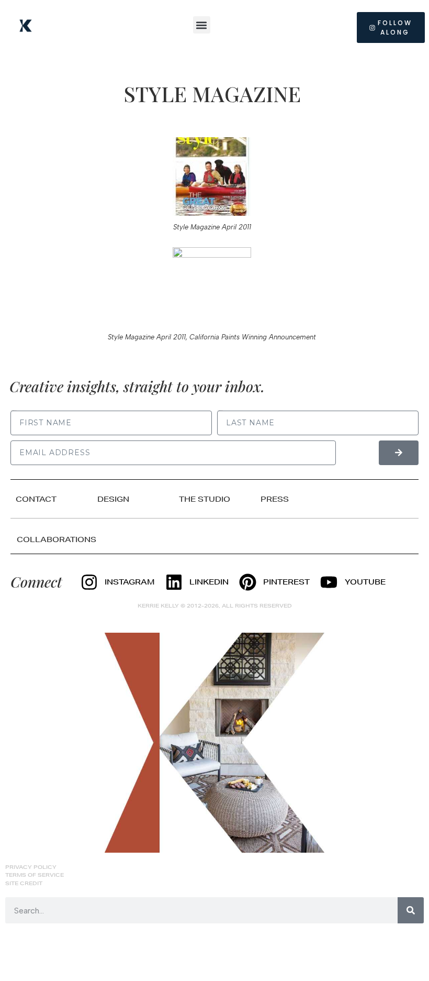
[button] (201, 25)
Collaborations (56, 539)
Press (275, 499)
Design (113, 499)
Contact (36, 499)
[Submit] (399, 452)
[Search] (411, 910)
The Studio (204, 499)
